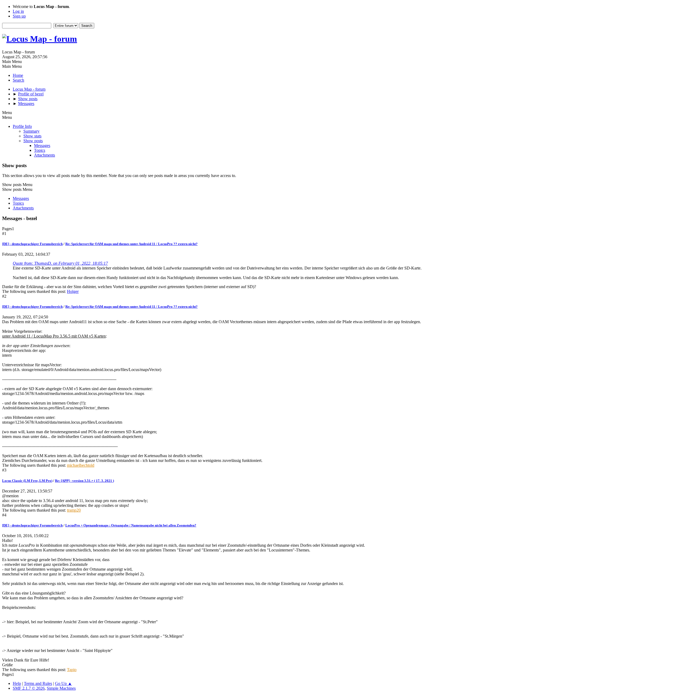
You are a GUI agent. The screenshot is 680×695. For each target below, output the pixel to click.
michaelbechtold (80, 465)
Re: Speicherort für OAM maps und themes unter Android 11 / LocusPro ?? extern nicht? (131, 244)
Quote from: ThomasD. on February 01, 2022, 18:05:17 (60, 263)
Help (17, 683)
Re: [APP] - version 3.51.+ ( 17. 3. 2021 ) (84, 481)
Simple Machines (61, 688)
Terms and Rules (38, 683)
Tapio (71, 669)
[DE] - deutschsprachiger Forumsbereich (32, 244)
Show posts (33, 140)
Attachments (44, 155)
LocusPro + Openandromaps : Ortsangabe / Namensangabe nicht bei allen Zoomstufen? (130, 525)
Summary (31, 131)
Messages (42, 145)
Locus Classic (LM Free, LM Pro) (27, 481)
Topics (39, 150)
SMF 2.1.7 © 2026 (29, 688)
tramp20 (74, 510)
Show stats (32, 136)
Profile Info (22, 126)
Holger (73, 291)
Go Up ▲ (63, 683)
